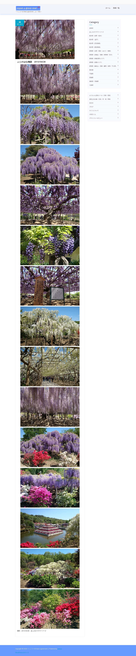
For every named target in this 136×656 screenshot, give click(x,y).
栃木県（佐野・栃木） (96, 36)
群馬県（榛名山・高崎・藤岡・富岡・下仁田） (103, 66)
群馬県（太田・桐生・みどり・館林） (100, 51)
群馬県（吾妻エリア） (96, 62)
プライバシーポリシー (96, 118)
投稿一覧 (116, 8)
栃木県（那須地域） (95, 47)
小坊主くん (92, 114)
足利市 (91, 28)
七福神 (91, 85)
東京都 (91, 70)
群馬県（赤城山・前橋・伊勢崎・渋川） (101, 55)
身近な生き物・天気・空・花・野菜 (99, 99)
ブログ (91, 107)
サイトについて (94, 110)
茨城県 (91, 77)
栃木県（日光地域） (95, 43)
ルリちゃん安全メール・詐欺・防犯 (99, 95)
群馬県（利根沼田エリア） (97, 58)
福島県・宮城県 (94, 81)
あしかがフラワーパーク (96, 32)
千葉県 (91, 74)
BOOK (91, 103)
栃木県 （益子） (94, 39)
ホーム (108, 8)
